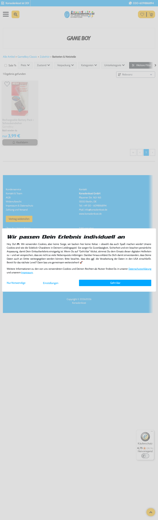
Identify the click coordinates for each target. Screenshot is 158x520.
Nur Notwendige (16, 283)
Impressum (27, 272)
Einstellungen (50, 283)
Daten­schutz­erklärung (140, 268)
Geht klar (115, 283)
